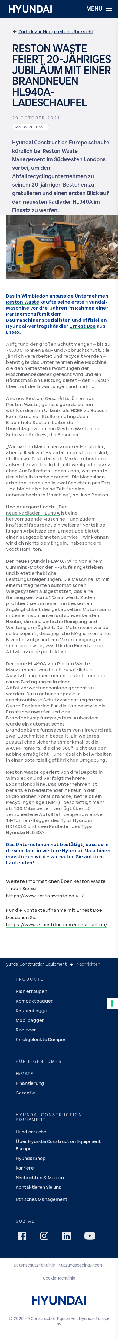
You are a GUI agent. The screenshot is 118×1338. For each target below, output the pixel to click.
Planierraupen (31, 991)
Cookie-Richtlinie (59, 1278)
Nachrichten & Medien (40, 1177)
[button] (53, 32)
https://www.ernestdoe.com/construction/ (56, 924)
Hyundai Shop (31, 1158)
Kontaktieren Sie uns (38, 1187)
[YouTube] (90, 1236)
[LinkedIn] (68, 1237)
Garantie (25, 1093)
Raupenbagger (32, 1010)
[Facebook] (23, 1237)
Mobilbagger (30, 1020)
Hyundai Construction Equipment (35, 964)
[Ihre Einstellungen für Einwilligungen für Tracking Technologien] (112, 1003)
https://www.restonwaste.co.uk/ (45, 896)
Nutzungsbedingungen (80, 1265)
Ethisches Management (41, 1199)
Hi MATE (24, 1073)
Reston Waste (22, 302)
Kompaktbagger (34, 1001)
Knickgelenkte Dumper (41, 1039)
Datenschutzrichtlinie (34, 1265)
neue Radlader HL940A (33, 513)
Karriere (25, 1168)
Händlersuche (31, 1132)
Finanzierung (30, 1083)
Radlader (26, 1030)
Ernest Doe (83, 326)
